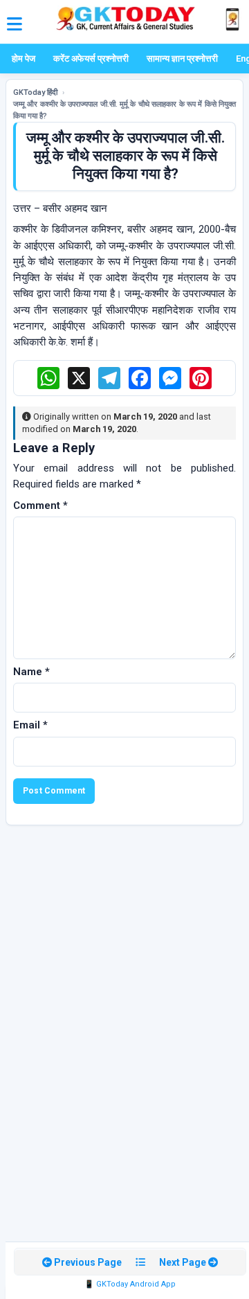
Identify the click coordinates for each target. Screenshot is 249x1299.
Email (30, 725)
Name (31, 671)
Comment (40, 505)
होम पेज (23, 58)
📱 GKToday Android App (130, 1284)
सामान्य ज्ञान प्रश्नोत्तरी (182, 58)
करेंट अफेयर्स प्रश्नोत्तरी (91, 58)
